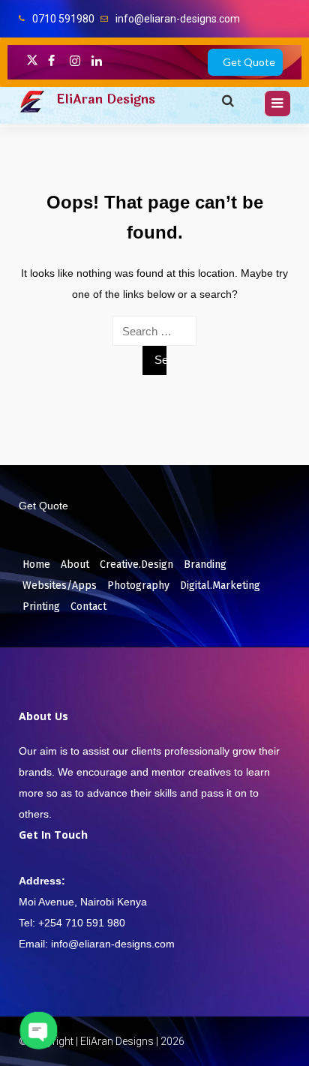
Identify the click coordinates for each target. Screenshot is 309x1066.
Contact (88, 606)
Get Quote (249, 62)
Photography (138, 585)
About (75, 564)
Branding (205, 564)
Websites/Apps (59, 585)
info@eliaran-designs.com (178, 19)
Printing (41, 606)
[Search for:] (154, 331)
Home (36, 564)
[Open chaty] (39, 1031)
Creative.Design (136, 564)
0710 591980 (63, 19)
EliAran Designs (105, 99)
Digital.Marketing (220, 585)
